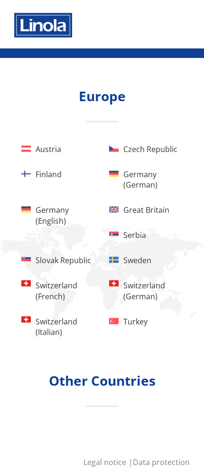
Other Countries (102, 380)
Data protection (161, 462)
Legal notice (105, 462)
